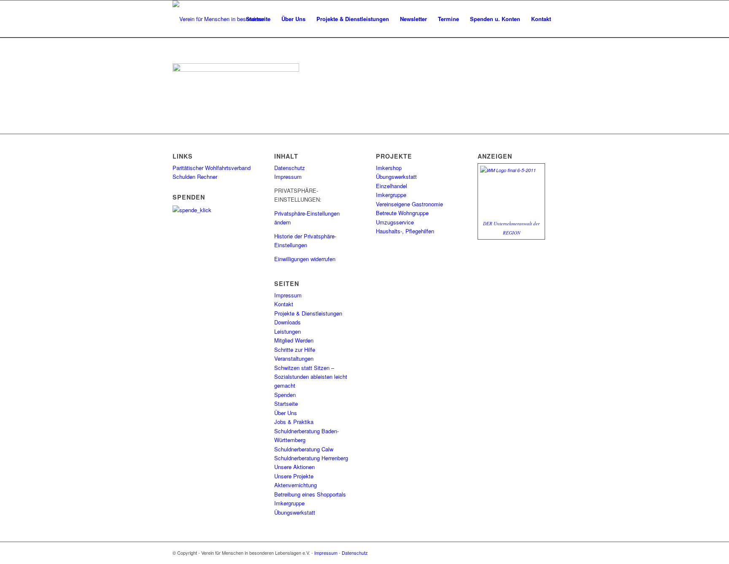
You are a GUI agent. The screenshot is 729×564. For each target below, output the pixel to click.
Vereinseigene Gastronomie (409, 204)
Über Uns (285, 413)
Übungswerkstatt (294, 512)
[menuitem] (258, 19)
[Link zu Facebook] (550, 552)
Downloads (287, 322)
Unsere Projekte (293, 476)
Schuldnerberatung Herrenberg (311, 458)
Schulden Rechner (195, 177)
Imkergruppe (289, 503)
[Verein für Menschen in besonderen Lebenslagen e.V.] (228, 19)
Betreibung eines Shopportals (310, 494)
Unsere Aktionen (294, 467)
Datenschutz (289, 168)
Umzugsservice (395, 222)
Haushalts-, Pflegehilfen (405, 231)
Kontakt (283, 304)
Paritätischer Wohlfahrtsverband (212, 168)
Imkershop (389, 168)
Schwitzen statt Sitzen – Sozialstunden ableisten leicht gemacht (310, 377)
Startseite (286, 403)
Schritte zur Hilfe (294, 349)
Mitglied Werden (293, 340)
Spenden (285, 395)
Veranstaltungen (293, 358)
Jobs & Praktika (293, 422)
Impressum (288, 177)
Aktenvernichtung (295, 485)
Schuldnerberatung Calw (303, 449)
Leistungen (287, 331)
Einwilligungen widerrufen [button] (304, 259)
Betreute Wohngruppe (402, 213)
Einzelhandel (391, 186)
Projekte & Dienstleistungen (308, 313)
